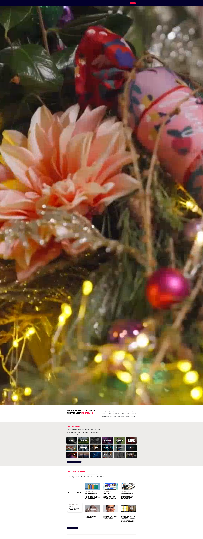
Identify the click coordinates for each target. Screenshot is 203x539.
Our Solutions (110, 3)
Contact (133, 3)
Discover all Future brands (73, 461)
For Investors (124, 3)
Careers (117, 3)
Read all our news (71, 527)
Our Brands (102, 3)
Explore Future (93, 3)
